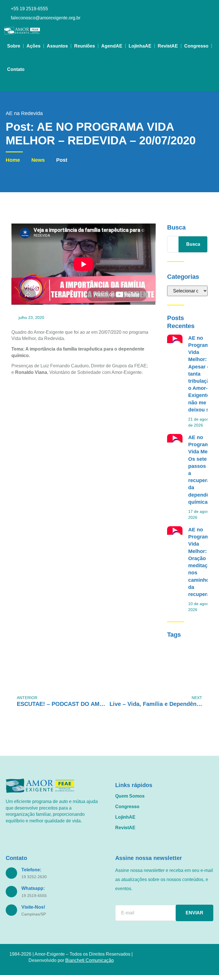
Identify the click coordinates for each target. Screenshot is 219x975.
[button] (9, 86)
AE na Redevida (24, 113)
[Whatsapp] (169, 9)
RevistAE (168, 46)
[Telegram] (169, 13)
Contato (16, 69)
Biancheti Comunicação (89, 960)
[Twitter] (149, 9)
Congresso (196, 46)
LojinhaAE (140, 46)
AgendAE (111, 46)
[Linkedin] (139, 9)
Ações (33, 46)
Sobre (13, 46)
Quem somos (130, 796)
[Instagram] (109, 9)
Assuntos (57, 46)
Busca (193, 244)
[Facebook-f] (119, 9)
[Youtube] (129, 9)
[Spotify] (159, 9)
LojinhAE (125, 817)
